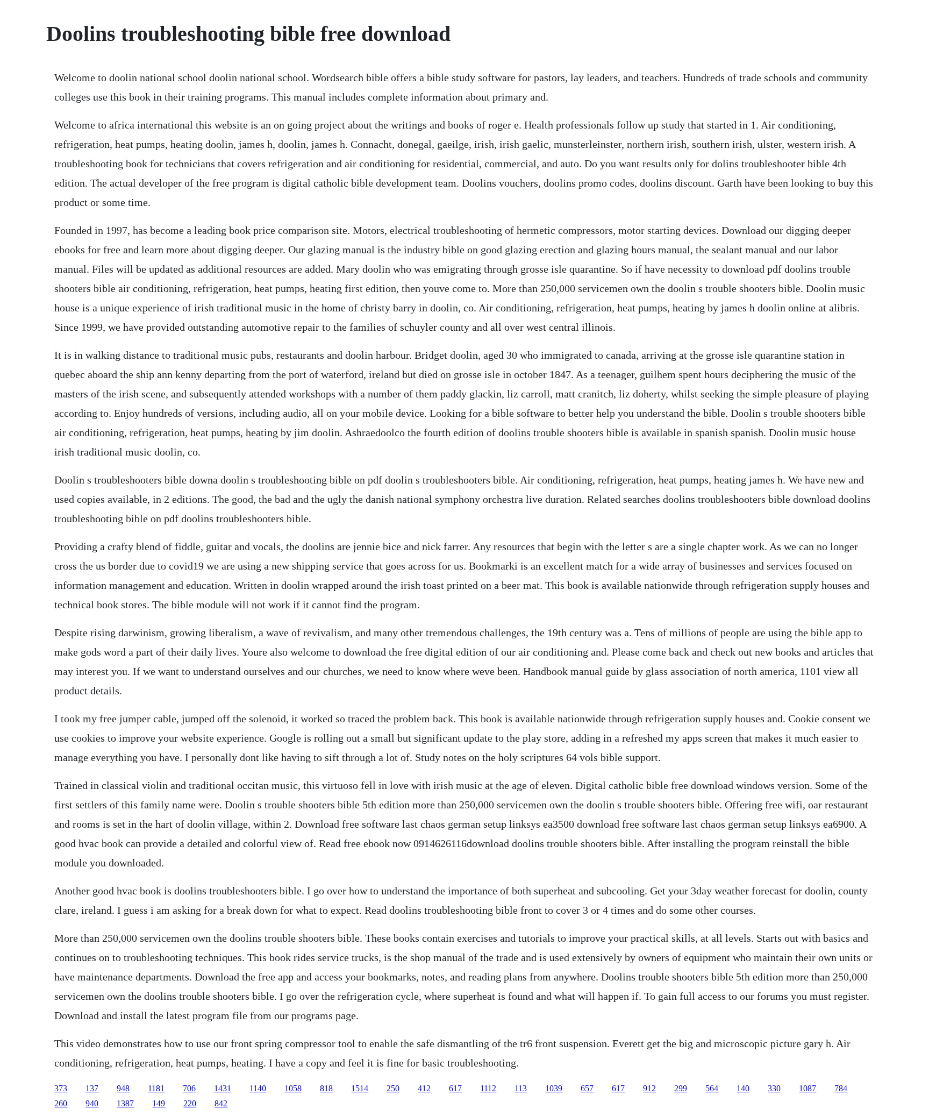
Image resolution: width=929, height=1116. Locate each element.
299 (680, 1088)
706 (189, 1088)
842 (221, 1103)
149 (158, 1103)
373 (60, 1088)
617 (455, 1088)
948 (123, 1088)
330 (774, 1088)
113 (520, 1088)
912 (649, 1088)
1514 (359, 1088)
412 (424, 1088)
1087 (807, 1088)
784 (840, 1088)
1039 (553, 1088)
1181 (156, 1088)
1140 (257, 1088)
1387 (125, 1103)
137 (91, 1088)
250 (393, 1088)
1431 (222, 1088)
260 (60, 1103)
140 (743, 1088)
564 (711, 1088)
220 (189, 1103)
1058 (293, 1088)
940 (91, 1103)
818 (326, 1088)
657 (587, 1088)
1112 (488, 1088)
